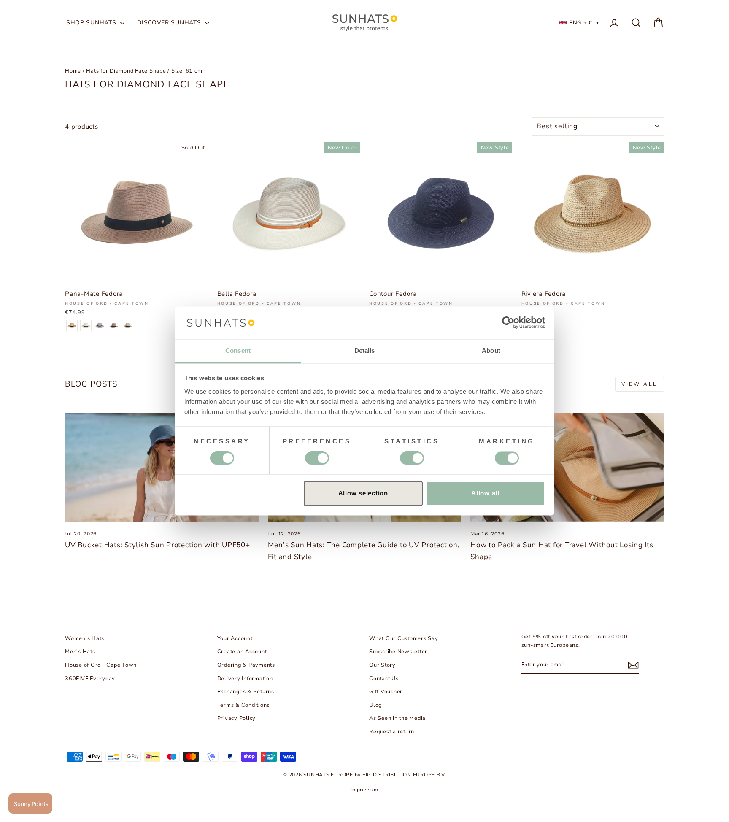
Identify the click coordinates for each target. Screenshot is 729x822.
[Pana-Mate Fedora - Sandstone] (127, 325)
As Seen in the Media (397, 718)
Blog (375, 705)
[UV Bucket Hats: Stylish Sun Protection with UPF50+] (162, 467)
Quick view (136, 275)
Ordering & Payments (246, 665)
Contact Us (384, 678)
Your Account (235, 638)
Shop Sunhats (92, 23)
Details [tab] (364, 350)
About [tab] (491, 350)
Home (73, 71)
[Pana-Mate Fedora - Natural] (72, 325)
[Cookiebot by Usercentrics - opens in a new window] (508, 322)
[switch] (317, 458)
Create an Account (242, 651)
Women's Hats (84, 638)
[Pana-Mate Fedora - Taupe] (113, 325)
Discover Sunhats (170, 23)
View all (639, 384)
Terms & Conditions (243, 705)
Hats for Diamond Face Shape (126, 71)
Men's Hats (80, 651)
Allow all (485, 493)
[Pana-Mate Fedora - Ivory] (86, 325)
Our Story (382, 665)
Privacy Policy (236, 718)
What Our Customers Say (403, 638)
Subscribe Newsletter (398, 651)
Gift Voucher (385, 691)
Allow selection (363, 493)
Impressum (364, 789)
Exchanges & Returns (245, 691)
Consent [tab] (238, 350)
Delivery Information (245, 678)
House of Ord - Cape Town (101, 665)
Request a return (391, 731)
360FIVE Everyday (90, 678)
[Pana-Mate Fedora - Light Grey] (99, 325)
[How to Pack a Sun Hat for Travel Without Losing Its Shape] (567, 467)
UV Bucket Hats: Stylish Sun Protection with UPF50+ (157, 545)
